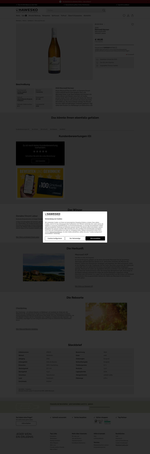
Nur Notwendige (75, 238)
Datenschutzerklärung (56, 232)
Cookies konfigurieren (55, 238)
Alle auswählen (95, 238)
